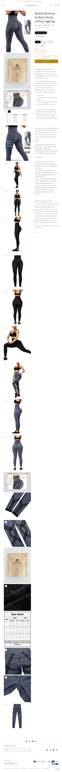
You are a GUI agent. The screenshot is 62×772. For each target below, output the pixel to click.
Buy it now (46, 61)
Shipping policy (46, 768)
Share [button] (37, 232)
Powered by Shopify (16, 768)
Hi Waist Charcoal (40, 32)
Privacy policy (31, 768)
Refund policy (24, 768)
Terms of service (39, 768)
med (44, 42)
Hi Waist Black (40, 36)
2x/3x (42, 45)
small (37, 42)
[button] (3, 5)
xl (36, 45)
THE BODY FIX (9, 768)
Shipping (37, 27)
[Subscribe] (29, 750)
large (50, 42)
